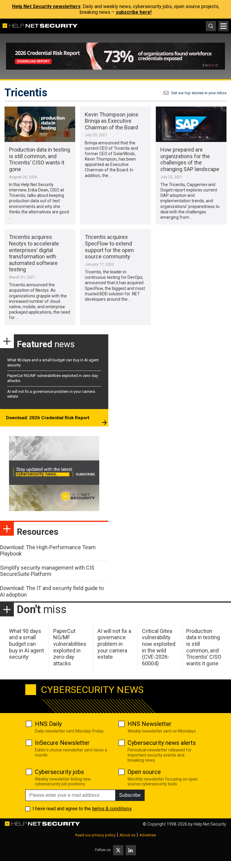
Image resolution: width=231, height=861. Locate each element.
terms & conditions (112, 808)
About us (127, 835)
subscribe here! (134, 12)
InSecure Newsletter (62, 742)
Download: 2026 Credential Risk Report (47, 417)
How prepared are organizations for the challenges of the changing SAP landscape (189, 159)
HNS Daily (48, 723)
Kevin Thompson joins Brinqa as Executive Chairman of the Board (111, 121)
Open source (144, 771)
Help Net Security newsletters (46, 6)
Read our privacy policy (95, 835)
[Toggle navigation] (223, 26)
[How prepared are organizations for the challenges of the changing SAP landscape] (191, 124)
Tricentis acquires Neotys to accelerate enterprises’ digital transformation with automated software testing (34, 253)
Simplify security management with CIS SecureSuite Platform (47, 570)
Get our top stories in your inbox (198, 93)
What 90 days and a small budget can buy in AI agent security (26, 644)
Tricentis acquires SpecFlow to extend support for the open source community (109, 247)
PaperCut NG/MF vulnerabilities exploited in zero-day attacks (69, 647)
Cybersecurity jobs (59, 771)
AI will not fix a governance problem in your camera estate (114, 644)
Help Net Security (210, 824)
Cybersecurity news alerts (162, 742)
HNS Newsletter (149, 723)
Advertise (147, 835)
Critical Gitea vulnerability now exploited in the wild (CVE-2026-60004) (158, 647)
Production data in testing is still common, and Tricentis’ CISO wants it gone (39, 159)
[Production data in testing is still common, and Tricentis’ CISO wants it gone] (40, 124)
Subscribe (130, 795)
